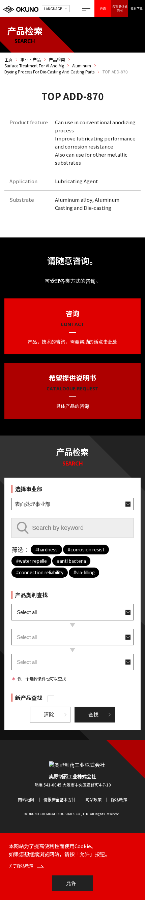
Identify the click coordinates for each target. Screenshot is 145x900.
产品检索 (57, 60)
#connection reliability (39, 572)
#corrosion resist (86, 549)
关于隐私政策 (21, 865)
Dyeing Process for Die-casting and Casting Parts (49, 72)
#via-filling (84, 572)
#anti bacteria (71, 560)
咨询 (103, 8)
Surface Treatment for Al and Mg (34, 66)
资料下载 (136, 8)
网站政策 (93, 799)
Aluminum (81, 66)
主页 (8, 60)
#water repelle (31, 560)
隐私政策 (119, 799)
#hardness (46, 549)
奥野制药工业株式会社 (72, 776)
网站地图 (26, 799)
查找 (93, 714)
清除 (49, 714)
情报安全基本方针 (60, 799)
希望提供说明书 (119, 8)
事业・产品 (31, 60)
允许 (71, 883)
